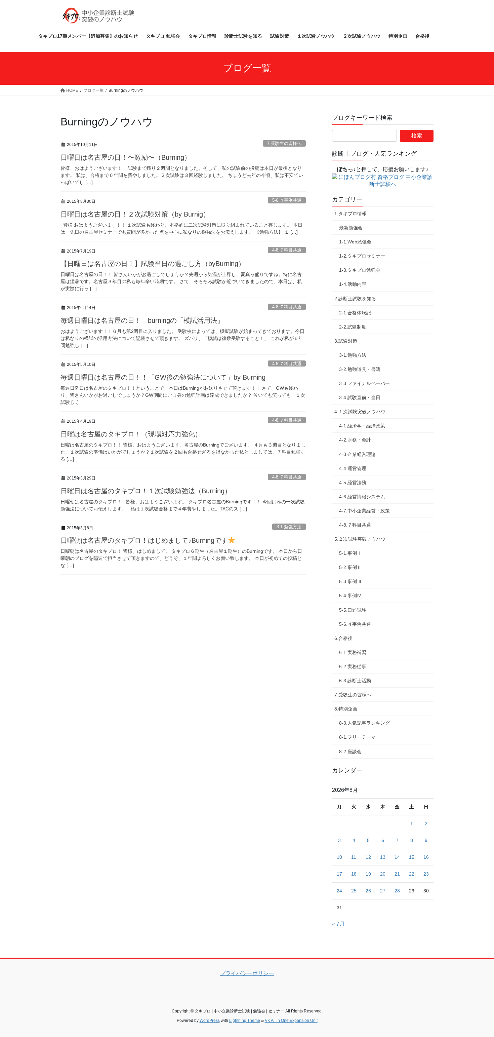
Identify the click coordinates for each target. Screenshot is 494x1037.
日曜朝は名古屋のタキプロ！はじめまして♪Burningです (144, 540)
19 (368, 874)
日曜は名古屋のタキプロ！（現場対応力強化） (131, 434)
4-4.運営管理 (352, 468)
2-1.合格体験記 (355, 312)
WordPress (210, 1020)
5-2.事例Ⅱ (350, 567)
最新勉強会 (351, 227)
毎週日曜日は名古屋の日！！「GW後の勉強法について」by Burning (162, 377)
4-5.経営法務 (352, 482)
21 (397, 874)
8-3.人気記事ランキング (364, 723)
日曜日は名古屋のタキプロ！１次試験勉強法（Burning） (145, 491)
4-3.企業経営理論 (357, 454)
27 (382, 890)
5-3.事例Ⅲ (350, 581)
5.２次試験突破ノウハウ (359, 539)
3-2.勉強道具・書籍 (359, 369)
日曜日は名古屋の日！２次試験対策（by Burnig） (135, 214)
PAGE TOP (476, 1000)
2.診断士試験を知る (355, 298)
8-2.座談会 (350, 751)
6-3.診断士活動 (355, 680)
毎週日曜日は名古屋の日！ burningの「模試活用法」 (142, 320)
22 (411, 874)
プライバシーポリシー (247, 973)
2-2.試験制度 (352, 327)
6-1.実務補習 (352, 652)
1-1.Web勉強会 (355, 241)
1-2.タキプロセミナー (362, 256)
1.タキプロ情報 (350, 213)
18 (354, 874)
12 (368, 857)
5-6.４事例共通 (286, 200)
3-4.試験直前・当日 (359, 397)
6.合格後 (343, 638)
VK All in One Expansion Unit (291, 1020)
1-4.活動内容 (352, 284)
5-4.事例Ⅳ (350, 595)
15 (411, 857)
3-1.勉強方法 (289, 526)
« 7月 (338, 924)
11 (353, 857)
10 (339, 857)
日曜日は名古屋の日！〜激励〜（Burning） (125, 157)
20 (382, 874)
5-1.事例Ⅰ (350, 553)
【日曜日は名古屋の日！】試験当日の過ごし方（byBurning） (152, 263)
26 (368, 890)
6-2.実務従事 (352, 666)
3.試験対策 (345, 341)
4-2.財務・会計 (355, 440)
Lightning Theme (244, 1020)
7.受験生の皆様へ (284, 143)
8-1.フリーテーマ (357, 737)
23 (426, 874)
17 (339, 874)
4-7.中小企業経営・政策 (364, 510)
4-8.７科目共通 (286, 250)
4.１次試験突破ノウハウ (359, 411)
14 (397, 857)
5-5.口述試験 (352, 610)
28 (397, 890)
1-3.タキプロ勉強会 (359, 270)
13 (382, 857)
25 (354, 890)
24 (339, 890)
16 (426, 857)
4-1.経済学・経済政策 (362, 425)
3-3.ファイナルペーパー (364, 383)
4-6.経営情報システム (362, 496)
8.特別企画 (345, 709)
